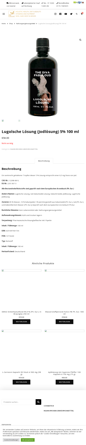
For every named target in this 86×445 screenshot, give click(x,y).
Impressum (6, 424)
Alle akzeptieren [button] (27, 440)
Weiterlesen (21, 322)
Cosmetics (49, 406)
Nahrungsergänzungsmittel (24, 149)
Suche (38, 402)
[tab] (44, 160)
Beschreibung (44, 161)
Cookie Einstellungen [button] (11, 440)
